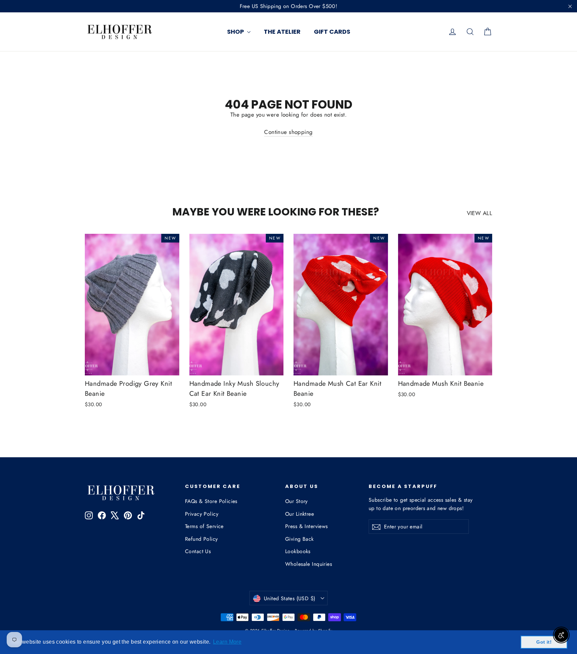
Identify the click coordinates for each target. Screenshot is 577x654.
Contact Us (198, 551)
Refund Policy (201, 539)
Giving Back (299, 539)
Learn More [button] (227, 642)
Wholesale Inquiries (308, 564)
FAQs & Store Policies (211, 501)
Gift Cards (332, 31)
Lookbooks (298, 551)
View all (479, 213)
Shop (236, 31)
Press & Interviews (306, 526)
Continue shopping (288, 132)
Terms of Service (204, 526)
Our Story (296, 501)
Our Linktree (299, 514)
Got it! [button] (544, 642)
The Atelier (282, 31)
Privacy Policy (201, 514)
